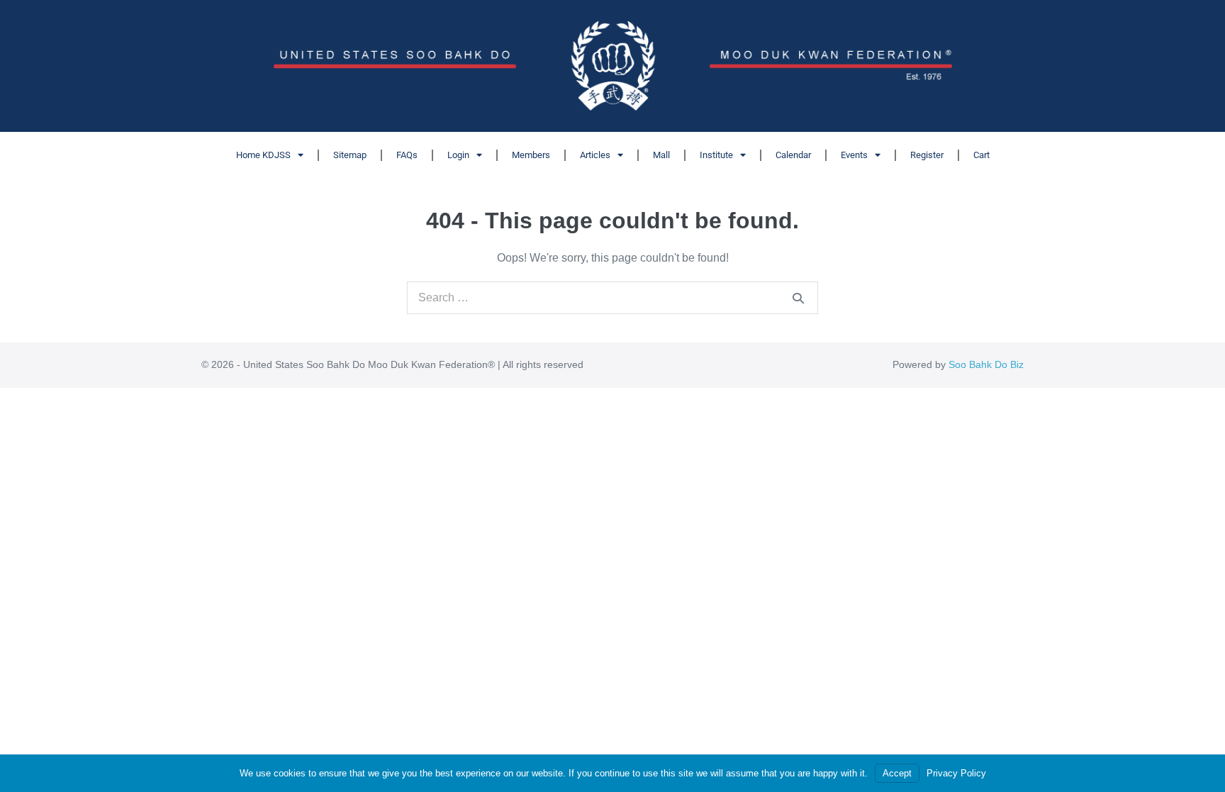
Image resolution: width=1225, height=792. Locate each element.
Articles (595, 155)
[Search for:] (612, 297)
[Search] (798, 298)
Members (531, 155)
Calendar (793, 155)
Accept (897, 773)
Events (854, 155)
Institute (716, 155)
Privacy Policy (956, 773)
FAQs (407, 155)
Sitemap (350, 155)
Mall (661, 155)
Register (927, 155)
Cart (981, 155)
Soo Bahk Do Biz (986, 364)
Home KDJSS (263, 155)
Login (458, 155)
